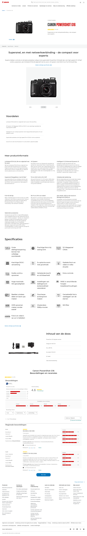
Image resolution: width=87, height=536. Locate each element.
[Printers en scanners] (38, 6)
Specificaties (10, 46)
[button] (31, 107)
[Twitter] (80, 529)
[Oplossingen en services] (52, 6)
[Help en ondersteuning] (65, 6)
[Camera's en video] (21, 6)
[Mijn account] (80, 2)
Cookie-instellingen (35, 525)
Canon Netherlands (7, 529)
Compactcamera (52, 20)
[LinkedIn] (77, 529)
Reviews (16, 46)
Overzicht (4, 46)
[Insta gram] (73, 529)
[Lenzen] (26, 6)
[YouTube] (83, 529)
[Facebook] (70, 529)
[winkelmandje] (84, 2)
